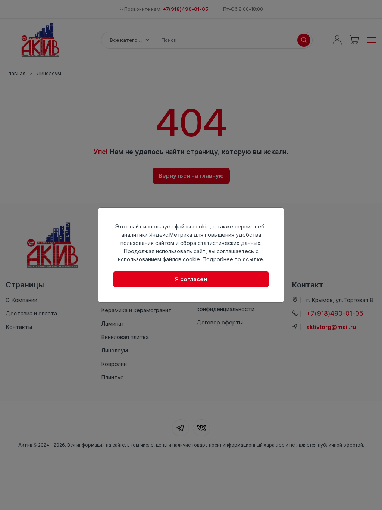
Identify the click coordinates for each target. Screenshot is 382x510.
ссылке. (253, 259)
